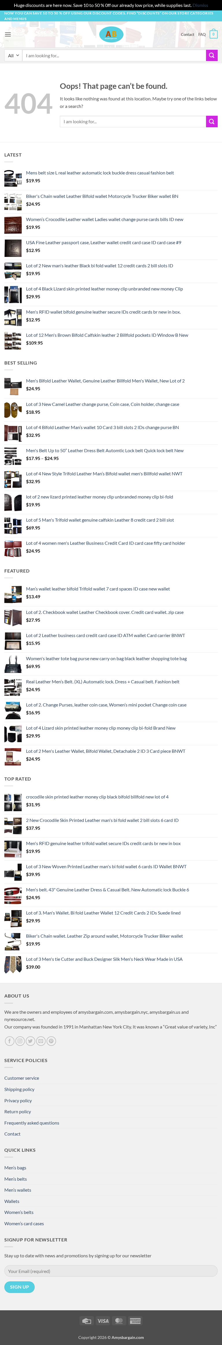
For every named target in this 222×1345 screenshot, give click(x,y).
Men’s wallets (17, 1190)
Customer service (21, 1078)
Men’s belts (15, 1179)
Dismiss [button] (200, 5)
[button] (7, 34)
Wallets (11, 1201)
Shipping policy (19, 1089)
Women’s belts (19, 1212)
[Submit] (212, 55)
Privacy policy (18, 1100)
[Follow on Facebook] (9, 1041)
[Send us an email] (41, 1041)
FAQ (202, 34)
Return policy (17, 1111)
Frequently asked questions (31, 1122)
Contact (187, 34)
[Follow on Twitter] (30, 1041)
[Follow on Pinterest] (51, 1041)
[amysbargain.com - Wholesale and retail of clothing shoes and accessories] (111, 34)
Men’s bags (15, 1167)
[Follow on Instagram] (20, 1041)
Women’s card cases (24, 1223)
